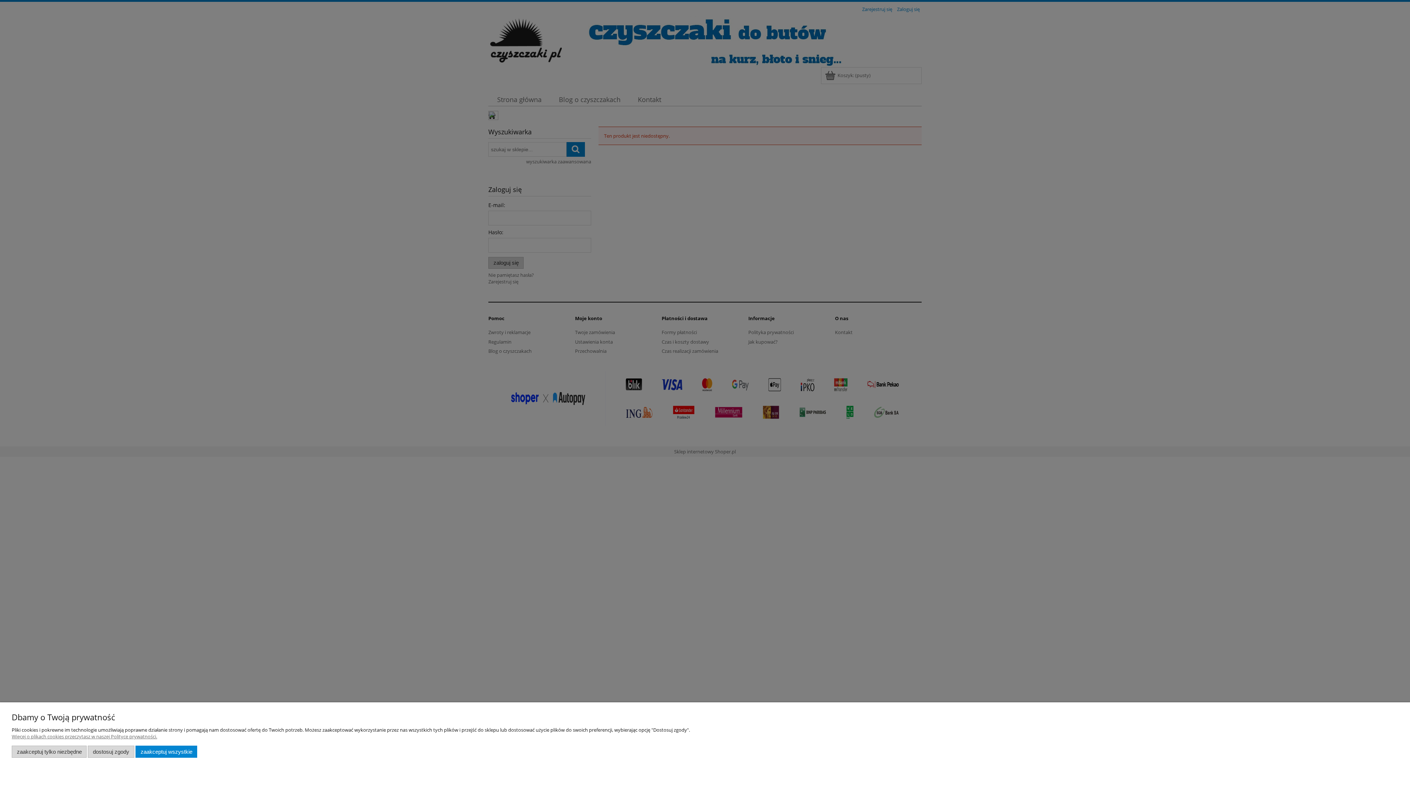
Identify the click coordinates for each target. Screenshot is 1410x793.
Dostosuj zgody (111, 752)
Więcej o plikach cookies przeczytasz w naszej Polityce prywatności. (84, 736)
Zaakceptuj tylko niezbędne (49, 752)
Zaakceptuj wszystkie (166, 752)
